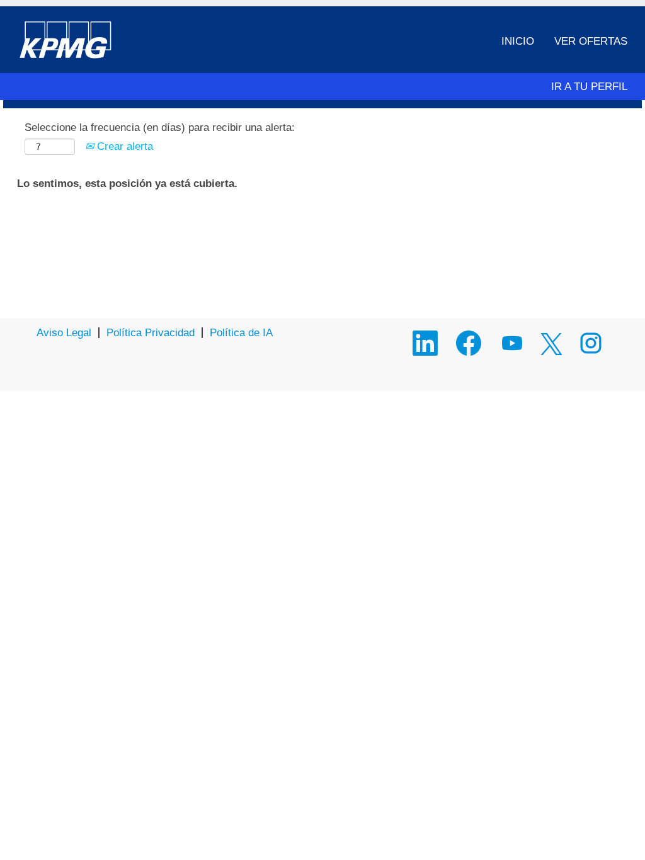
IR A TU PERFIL (589, 87)
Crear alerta (123, 146)
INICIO (517, 41)
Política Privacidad (150, 333)
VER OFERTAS (590, 41)
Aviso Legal (64, 333)
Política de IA (241, 333)
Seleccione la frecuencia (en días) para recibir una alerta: (160, 127)
